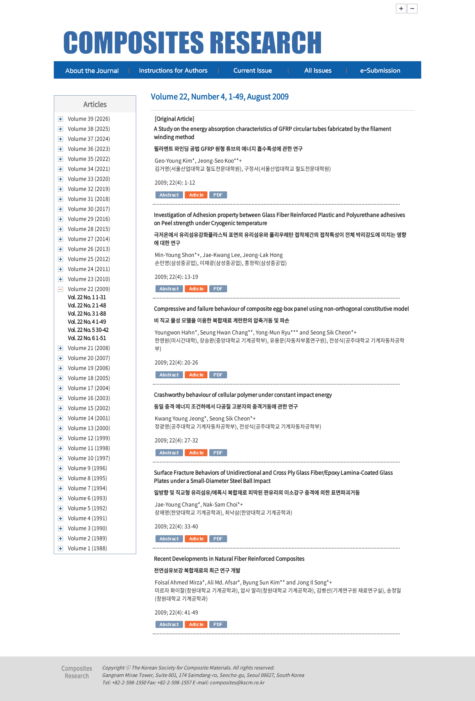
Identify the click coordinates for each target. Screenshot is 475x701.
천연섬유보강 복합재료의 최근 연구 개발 (197, 570)
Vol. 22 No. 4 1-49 (87, 321)
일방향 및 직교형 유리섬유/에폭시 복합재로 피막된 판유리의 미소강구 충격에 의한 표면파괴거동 (257, 492)
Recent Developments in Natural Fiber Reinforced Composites (229, 558)
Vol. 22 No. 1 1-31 (87, 296)
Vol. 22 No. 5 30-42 (88, 329)
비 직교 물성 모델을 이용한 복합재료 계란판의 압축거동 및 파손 (221, 320)
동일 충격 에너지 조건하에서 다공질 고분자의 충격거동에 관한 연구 (226, 406)
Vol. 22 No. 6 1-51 (87, 337)
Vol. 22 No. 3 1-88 (87, 313)
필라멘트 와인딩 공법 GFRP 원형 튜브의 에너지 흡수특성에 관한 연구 (228, 148)
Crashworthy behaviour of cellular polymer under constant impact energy (243, 394)
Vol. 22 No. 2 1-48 (87, 305)
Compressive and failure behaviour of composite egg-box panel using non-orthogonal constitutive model (281, 308)
